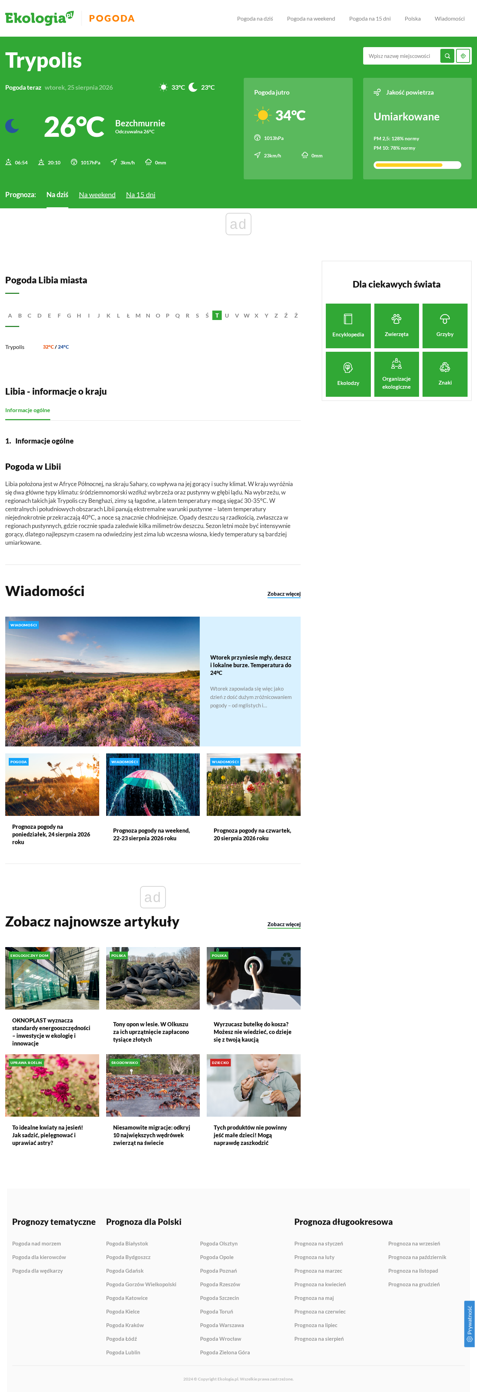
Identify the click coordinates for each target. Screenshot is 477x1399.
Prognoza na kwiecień (320, 1284)
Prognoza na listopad (413, 1271)
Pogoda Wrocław (220, 1339)
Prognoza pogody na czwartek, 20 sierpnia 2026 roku (252, 834)
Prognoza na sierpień (319, 1338)
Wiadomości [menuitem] (450, 18)
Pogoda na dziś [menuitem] (255, 18)
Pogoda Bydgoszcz (128, 1257)
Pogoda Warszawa (222, 1325)
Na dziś (57, 194)
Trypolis (14, 346)
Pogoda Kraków (125, 1325)
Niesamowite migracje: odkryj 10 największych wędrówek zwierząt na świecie (151, 1135)
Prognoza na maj (314, 1298)
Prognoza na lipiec (315, 1325)
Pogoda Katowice (127, 1298)
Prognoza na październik (417, 1257)
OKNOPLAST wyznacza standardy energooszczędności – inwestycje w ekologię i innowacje (51, 1032)
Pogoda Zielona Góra (225, 1352)
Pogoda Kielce (123, 1312)
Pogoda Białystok (127, 1244)
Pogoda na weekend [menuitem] (311, 18)
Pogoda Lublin (123, 1352)
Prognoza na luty (314, 1257)
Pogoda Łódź (121, 1339)
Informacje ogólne (27, 410)
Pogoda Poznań (218, 1271)
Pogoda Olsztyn (219, 1244)
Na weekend (97, 194)
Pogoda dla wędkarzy (37, 1270)
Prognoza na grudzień (414, 1284)
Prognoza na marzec (318, 1271)
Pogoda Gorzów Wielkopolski (141, 1284)
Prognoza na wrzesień (414, 1244)
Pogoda (112, 18)
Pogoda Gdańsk (125, 1271)
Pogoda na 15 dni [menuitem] (370, 18)
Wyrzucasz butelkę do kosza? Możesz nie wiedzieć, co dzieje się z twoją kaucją (253, 1032)
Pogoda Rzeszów (220, 1284)
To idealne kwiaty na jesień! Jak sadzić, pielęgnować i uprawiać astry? (47, 1135)
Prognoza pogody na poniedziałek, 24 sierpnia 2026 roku (51, 834)
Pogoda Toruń (216, 1312)
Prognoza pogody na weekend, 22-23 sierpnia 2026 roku (151, 834)
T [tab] (217, 315)
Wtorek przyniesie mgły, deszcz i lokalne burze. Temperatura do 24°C (250, 665)
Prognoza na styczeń (318, 1244)
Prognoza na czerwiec (320, 1312)
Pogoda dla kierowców (39, 1257)
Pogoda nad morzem (36, 1244)
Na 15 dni (140, 194)
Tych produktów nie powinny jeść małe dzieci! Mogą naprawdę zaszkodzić (250, 1135)
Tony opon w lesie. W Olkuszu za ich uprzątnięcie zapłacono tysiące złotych (151, 1032)
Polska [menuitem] (413, 18)
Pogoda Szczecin (219, 1298)
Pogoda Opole (217, 1257)
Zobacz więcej (284, 593)
